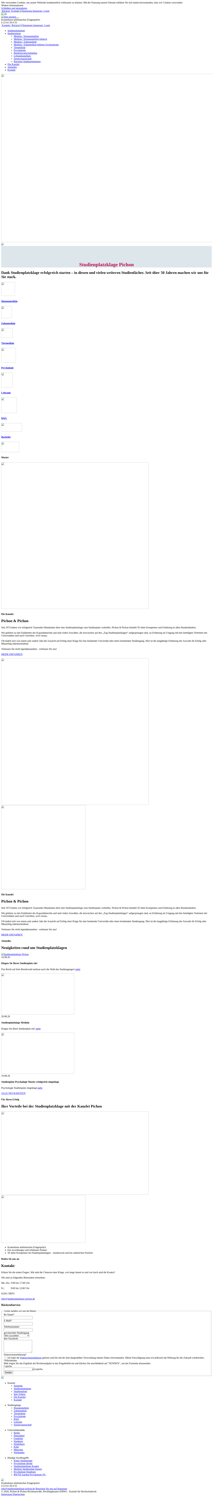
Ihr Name (9, 1314)
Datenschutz (19, 1494)
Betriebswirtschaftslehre (25, 53)
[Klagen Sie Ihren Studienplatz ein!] (15, 954)
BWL (16, 1419)
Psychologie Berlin (23, 1463)
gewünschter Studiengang (16, 1332)
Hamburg (18, 1441)
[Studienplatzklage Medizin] (37, 1013)
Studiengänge (14, 33)
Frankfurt (18, 1438)
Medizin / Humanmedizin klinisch (30, 39)
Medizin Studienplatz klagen (28, 1469)
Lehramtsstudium (22, 56)
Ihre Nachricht (11, 1338)
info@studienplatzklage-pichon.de (18, 1298)
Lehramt (18, 1422)
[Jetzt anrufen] (9, 17)
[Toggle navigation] (18, 17)
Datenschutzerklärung (15, 1354)
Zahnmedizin (20, 1410)
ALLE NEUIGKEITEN (13, 1093)
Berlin (17, 1433)
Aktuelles (12, 67)
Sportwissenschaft (22, 58)
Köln (16, 1447)
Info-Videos (19, 1394)
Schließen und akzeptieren (14, 8)
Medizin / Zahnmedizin (25, 42)
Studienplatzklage (16, 30)
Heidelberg (19, 1444)
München (18, 1449)
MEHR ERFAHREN (12, 654)
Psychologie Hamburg (25, 1472)
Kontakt (11, 70)
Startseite (18, 1385)
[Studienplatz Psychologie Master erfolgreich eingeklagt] (37, 1073)
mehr (77, 969)
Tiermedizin (19, 47)
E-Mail (8, 1320)
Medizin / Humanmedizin (26, 36)
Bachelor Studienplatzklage (27, 61)
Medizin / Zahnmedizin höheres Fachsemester (36, 44)
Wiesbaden (19, 1452)
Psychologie (20, 50)
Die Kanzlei (13, 64)
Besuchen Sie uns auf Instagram (51, 1488)
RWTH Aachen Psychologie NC (30, 1474)
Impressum (7, 1494)
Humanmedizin (21, 1408)
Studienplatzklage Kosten (26, 1466)
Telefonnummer (11, 1326)
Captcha (8, 1366)
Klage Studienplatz (23, 1460)
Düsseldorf (19, 1435)
